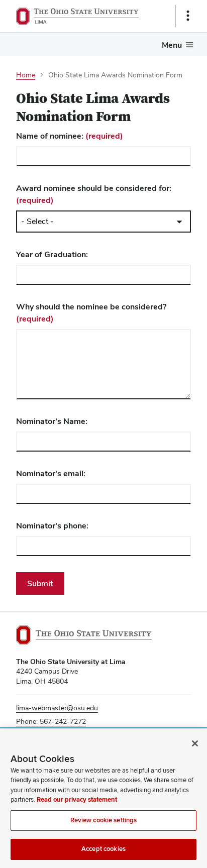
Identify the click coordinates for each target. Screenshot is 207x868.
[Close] (195, 743)
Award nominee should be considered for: (93, 194)
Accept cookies (103, 849)
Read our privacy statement (77, 800)
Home (25, 74)
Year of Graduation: (52, 254)
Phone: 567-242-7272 (51, 721)
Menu (172, 45)
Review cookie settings (103, 820)
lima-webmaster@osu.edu (57, 707)
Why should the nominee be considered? (91, 312)
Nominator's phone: (52, 525)
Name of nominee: (69, 136)
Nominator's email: (50, 473)
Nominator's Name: (51, 421)
